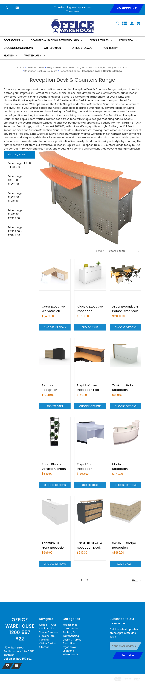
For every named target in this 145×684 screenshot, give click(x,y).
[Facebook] (17, 665)
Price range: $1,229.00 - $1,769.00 (15, 197)
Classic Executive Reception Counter (90, 310)
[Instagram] (7, 665)
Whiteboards (70, 654)
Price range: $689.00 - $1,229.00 (15, 180)
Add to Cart (90, 327)
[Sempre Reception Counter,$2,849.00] (55, 353)
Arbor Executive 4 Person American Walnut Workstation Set (125, 313)
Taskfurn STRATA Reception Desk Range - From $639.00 (89, 550)
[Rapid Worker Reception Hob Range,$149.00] (90, 353)
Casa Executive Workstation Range (53, 310)
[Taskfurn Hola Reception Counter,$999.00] (125, 353)
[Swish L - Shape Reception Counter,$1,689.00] (125, 511)
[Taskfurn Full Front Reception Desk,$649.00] (55, 511)
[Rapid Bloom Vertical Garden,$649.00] (55, 432)
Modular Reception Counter (120, 468)
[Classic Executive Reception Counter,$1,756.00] (90, 274)
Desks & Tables (72, 639)
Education (69, 643)
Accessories (70, 625)
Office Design (47, 643)
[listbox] (123, 250)
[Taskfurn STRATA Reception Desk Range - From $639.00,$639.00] (90, 511)
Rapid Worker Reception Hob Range (88, 389)
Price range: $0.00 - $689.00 (19, 165)
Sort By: (100, 250)
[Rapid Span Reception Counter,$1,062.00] (90, 432)
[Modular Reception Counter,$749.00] (125, 432)
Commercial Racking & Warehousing (71, 632)
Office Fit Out (47, 625)
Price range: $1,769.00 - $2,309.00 (15, 214)
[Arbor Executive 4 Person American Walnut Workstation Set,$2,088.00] (125, 274)
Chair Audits (46, 628)
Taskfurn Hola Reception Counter (122, 389)
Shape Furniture (49, 632)
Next (135, 580)
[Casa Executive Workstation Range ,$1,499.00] (55, 274)
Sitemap (44, 647)
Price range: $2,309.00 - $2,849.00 (15, 231)
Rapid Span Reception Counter (85, 468)
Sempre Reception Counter (49, 389)
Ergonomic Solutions (69, 649)
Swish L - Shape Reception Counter (124, 547)
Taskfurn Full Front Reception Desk (54, 547)
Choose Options (55, 327)
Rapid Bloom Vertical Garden (54, 466)
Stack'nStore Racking (47, 637)
